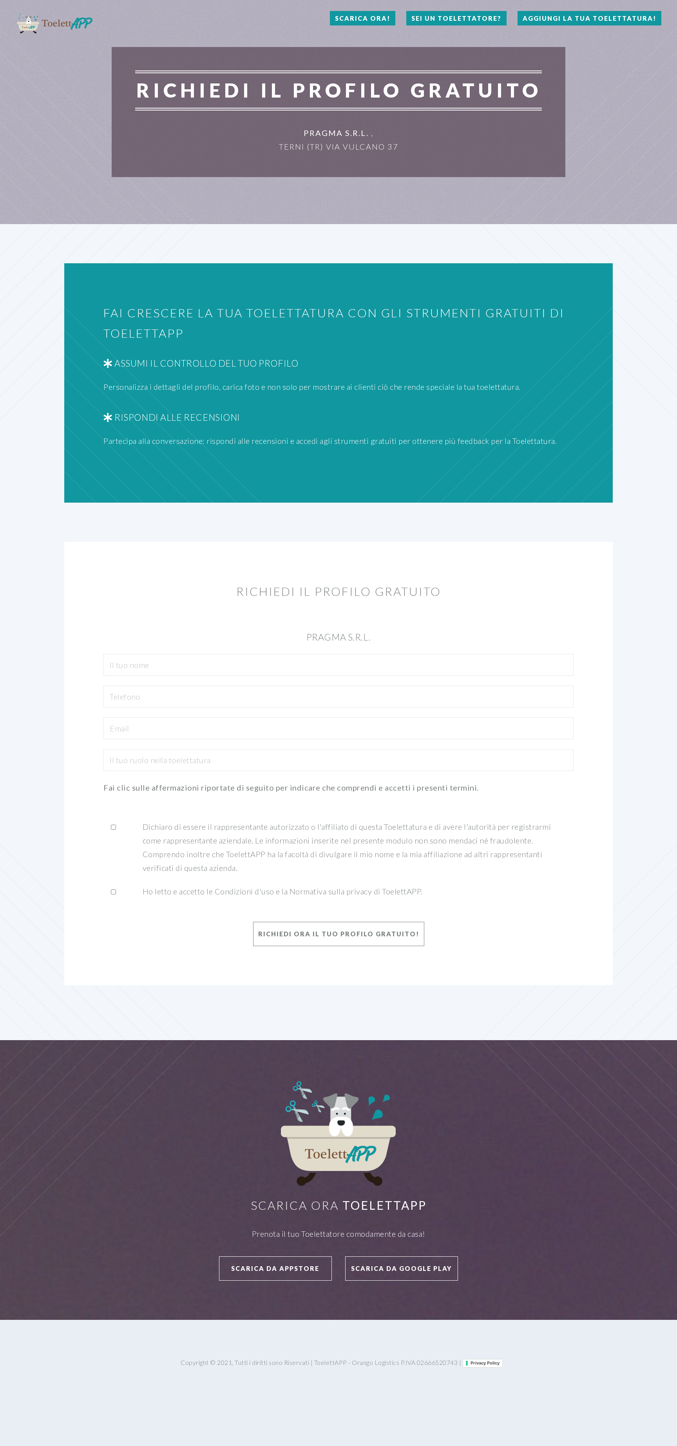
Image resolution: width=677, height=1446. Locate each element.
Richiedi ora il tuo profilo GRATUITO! (338, 933)
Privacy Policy (485, 1363)
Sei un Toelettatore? (456, 18)
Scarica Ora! (362, 18)
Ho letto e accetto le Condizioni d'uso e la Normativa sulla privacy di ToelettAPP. (283, 891)
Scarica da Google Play (401, 1268)
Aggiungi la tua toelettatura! (589, 18)
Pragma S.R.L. (336, 133)
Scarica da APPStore (275, 1268)
